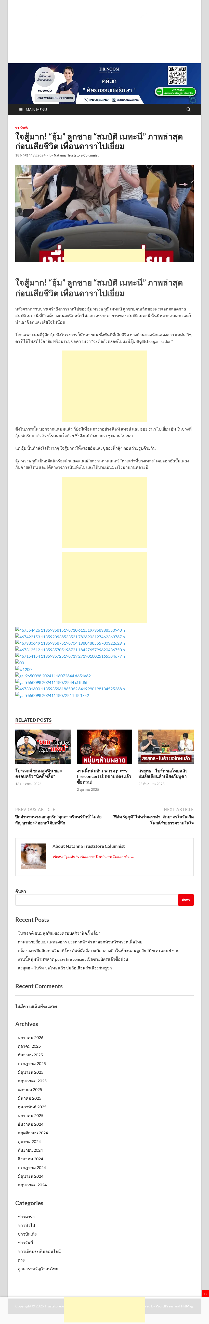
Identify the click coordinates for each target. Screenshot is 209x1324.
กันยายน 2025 (30, 1054)
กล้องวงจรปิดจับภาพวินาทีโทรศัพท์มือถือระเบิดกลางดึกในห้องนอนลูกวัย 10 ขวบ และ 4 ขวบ (98, 950)
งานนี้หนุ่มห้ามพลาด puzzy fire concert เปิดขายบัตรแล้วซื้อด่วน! (104, 776)
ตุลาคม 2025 (29, 1046)
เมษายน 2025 (30, 1089)
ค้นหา (20, 891)
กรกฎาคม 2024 (32, 1167)
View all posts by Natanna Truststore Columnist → (93, 856)
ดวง (21, 1259)
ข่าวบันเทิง (21, 127)
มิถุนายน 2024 (30, 1176)
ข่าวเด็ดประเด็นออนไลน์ (39, 1251)
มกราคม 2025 (30, 1115)
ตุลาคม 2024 (29, 1141)
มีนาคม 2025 (29, 1098)
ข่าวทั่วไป (26, 1225)
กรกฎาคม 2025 (32, 1063)
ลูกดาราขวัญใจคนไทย (38, 1268)
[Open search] (188, 109)
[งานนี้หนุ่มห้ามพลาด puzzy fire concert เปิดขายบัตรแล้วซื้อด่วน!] (104, 748)
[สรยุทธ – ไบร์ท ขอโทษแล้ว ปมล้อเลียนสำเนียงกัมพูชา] (166, 748)
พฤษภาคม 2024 (32, 1184)
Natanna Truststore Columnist (76, 155)
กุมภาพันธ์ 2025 (32, 1106)
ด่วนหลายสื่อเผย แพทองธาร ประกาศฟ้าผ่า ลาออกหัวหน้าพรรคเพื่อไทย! (80, 941)
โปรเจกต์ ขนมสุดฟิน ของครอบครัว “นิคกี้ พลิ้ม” (38, 773)
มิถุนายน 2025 (30, 1072)
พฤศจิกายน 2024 (33, 1132)
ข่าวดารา (26, 1216)
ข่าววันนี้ (25, 1242)
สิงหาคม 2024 (30, 1158)
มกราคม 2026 (30, 1037)
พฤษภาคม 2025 (32, 1080)
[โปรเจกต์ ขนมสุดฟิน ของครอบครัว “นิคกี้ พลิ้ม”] (43, 748)
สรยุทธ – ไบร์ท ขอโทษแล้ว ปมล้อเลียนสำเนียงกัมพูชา (163, 773)
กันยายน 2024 (30, 1150)
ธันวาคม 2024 (30, 1124)
